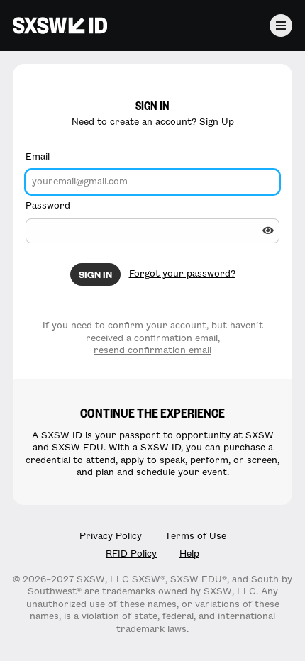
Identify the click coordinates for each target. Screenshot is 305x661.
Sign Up (216, 122)
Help (189, 554)
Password (48, 206)
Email (38, 157)
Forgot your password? (182, 274)
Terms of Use (195, 536)
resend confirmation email (152, 350)
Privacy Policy (110, 536)
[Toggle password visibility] (268, 230)
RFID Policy (131, 554)
